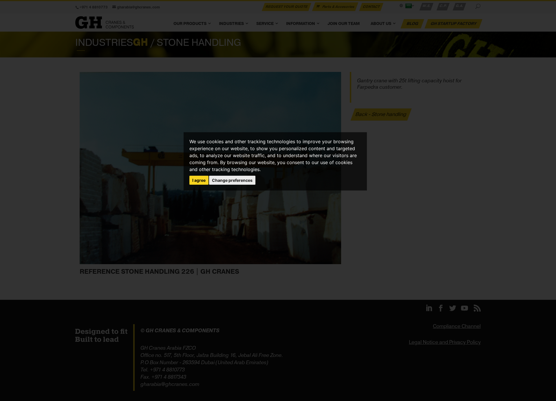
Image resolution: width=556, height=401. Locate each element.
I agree (199, 180)
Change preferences (232, 180)
